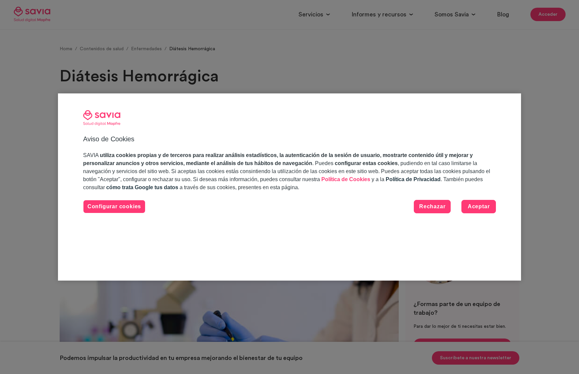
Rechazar (432, 206)
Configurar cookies (114, 206)
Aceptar (479, 206)
